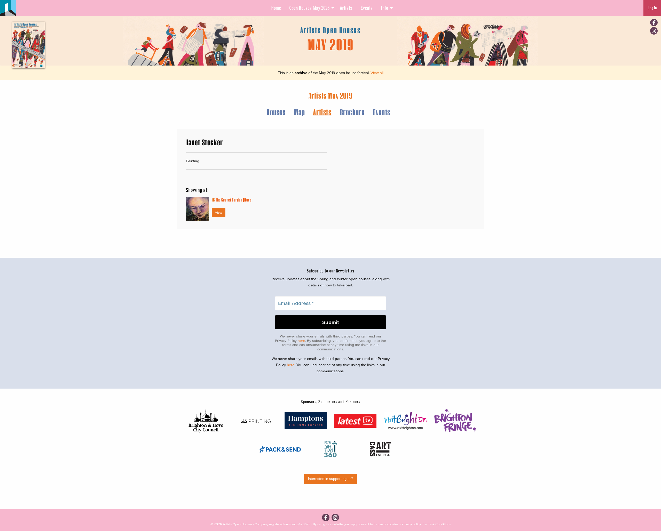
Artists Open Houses (237, 524)
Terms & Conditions (437, 524)
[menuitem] (276, 8)
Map (299, 112)
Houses (276, 112)
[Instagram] (654, 31)
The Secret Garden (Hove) (232, 200)
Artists (346, 8)
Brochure (352, 112)
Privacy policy (411, 524)
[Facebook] (654, 22)
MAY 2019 (330, 44)
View (218, 212)
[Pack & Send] (280, 449)
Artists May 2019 (331, 95)
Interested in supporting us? (330, 479)
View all (377, 72)
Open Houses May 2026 (309, 8)
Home (276, 8)
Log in (652, 7)
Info (384, 8)
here (301, 341)
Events (366, 8)
